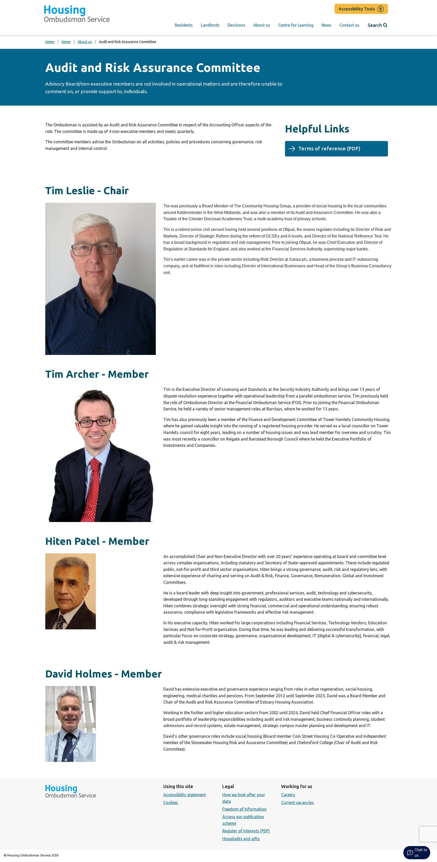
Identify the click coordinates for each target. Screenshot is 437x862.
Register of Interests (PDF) (246, 831)
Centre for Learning (295, 25)
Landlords (210, 25)
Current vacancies (297, 802)
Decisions (236, 25)
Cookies (170, 802)
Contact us (349, 25)
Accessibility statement (184, 794)
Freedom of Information (244, 809)
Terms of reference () (340, 150)
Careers (288, 794)
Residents (184, 25)
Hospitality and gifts (241, 838)
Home (49, 42)
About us (261, 25)
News (326, 25)
